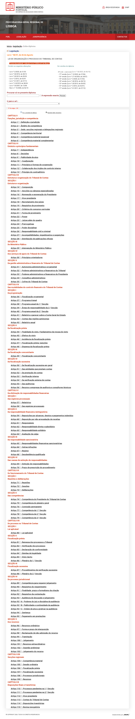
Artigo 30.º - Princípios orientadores (27, 257)
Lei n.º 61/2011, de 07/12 (18, 81)
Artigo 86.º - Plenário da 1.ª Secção (26, 561)
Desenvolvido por (117, 715)
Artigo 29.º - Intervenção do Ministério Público (31, 248)
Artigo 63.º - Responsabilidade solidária (28, 430)
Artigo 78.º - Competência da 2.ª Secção (28, 514)
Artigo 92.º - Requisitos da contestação (28, 594)
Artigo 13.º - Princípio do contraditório (28, 172)
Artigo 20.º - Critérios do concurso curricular (30, 209)
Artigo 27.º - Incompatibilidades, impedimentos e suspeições (37, 235)
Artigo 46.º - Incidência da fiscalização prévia (31, 339)
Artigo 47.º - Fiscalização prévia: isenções (29, 343)
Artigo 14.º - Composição (22, 187)
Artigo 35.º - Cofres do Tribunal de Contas (29, 282)
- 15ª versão (62, 79)
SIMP (127, 7)
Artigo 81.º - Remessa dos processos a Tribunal (31, 542)
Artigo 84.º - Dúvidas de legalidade (26, 553)
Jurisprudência (39, 37)
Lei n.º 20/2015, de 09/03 (18, 76)
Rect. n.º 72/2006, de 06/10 (18, 88)
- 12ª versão (62, 86)
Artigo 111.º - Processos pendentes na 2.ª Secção (32, 692)
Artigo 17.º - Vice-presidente (23, 198)
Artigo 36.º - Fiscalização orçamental (27, 297)
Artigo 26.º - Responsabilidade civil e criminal (31, 231)
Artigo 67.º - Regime (20, 451)
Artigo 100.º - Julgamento (22, 640)
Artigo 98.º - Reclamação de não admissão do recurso (34, 633)
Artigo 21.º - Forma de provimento (26, 213)
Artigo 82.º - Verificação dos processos (28, 546)
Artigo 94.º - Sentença (20, 612)
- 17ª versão (62, 74)
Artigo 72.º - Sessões (20, 486)
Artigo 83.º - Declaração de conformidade (29, 549)
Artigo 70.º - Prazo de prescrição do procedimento (33, 467)
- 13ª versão (62, 83)
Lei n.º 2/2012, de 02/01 (17, 79)
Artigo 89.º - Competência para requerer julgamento (33, 583)
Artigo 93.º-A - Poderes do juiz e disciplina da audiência (35, 601)
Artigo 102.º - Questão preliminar (25, 648)
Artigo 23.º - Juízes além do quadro (26, 220)
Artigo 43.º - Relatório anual (23, 322)
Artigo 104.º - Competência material (27, 661)
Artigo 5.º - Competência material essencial (30, 137)
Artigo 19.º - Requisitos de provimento (27, 205)
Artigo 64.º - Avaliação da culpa (24, 434)
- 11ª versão (62, 88)
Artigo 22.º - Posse (19, 217)
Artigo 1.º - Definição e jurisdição (25, 122)
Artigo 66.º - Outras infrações (24, 447)
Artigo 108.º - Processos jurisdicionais (27, 675)
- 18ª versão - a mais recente (64, 71)
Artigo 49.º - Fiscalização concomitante (28, 356)
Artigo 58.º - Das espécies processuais (27, 406)
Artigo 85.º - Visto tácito (21, 557)
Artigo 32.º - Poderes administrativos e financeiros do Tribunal (38, 270)
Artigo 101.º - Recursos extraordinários (28, 644)
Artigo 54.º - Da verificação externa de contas (31, 380)
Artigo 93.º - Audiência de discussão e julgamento (33, 598)
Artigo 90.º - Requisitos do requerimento (28, 587)
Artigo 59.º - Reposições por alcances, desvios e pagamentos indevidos (42, 415)
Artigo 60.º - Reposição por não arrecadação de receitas (35, 419)
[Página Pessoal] (24, 7)
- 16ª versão (62, 77)
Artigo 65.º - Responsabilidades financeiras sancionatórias (36, 443)
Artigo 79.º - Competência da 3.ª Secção (28, 518)
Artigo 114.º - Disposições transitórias (27, 703)
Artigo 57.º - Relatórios (21, 402)
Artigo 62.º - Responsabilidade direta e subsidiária (33, 427)
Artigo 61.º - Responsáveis (22, 423)
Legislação (21, 37)
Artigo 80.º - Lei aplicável (22, 533)
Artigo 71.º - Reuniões (20, 482)
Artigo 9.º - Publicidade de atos (24, 157)
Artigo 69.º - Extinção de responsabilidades (30, 464)
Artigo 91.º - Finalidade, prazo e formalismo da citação (35, 590)
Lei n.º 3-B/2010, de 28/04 (18, 83)
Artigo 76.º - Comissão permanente (26, 507)
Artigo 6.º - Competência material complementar (32, 140)
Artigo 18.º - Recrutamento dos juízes (27, 202)
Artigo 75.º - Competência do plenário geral (30, 503)
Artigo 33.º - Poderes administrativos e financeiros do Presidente (39, 274)
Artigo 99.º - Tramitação (21, 637)
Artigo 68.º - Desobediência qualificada (28, 454)
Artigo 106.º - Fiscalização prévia (25, 668)
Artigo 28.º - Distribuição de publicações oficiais (32, 239)
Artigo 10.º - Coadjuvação (22, 161)
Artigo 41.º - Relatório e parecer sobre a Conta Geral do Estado (38, 315)
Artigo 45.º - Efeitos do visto (23, 335)
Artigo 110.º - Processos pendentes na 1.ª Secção (32, 689)
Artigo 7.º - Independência (22, 150)
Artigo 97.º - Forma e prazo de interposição (30, 629)
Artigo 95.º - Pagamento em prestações (28, 616)
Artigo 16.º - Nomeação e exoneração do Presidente (33, 194)
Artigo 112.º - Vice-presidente (24, 696)
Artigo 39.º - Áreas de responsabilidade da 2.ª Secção (34, 308)
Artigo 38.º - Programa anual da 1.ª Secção (29, 304)
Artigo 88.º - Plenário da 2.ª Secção (26, 574)
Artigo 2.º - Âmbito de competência (26, 126)
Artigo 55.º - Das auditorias (22, 384)
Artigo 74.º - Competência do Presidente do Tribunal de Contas (38, 499)
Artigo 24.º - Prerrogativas (22, 224)
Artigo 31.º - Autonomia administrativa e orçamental (34, 267)
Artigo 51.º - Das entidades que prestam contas (31, 369)
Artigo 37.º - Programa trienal (24, 300)
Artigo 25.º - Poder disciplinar (24, 228)
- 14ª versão (62, 81)
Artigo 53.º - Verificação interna (25, 376)
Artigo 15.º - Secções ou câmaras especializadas (32, 191)
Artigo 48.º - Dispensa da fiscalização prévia (30, 346)
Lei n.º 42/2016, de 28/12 (18, 74)
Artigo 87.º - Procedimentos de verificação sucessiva (34, 570)
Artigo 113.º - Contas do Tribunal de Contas (30, 700)
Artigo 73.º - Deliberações (22, 490)
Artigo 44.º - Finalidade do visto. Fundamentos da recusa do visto (39, 332)
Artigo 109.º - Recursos (21, 679)
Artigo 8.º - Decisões (20, 154)
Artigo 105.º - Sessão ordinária (24, 664)
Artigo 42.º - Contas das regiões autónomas (30, 319)
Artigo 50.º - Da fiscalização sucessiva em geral (31, 365)
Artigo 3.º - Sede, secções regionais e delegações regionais (37, 129)
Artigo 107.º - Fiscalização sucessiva (27, 672)
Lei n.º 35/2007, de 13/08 (18, 86)
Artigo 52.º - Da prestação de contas (27, 373)
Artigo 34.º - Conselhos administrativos (28, 278)
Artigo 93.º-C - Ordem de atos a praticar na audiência (34, 609)
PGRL (8, 37)
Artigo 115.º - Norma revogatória (25, 707)
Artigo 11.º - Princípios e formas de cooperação (32, 165)
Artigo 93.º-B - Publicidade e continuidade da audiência (35, 605)
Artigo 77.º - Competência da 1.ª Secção (28, 510)
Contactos (122, 37)
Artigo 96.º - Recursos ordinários (25, 626)
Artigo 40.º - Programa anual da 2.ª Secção (29, 311)
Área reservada (112, 7)
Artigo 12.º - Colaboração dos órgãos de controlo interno (36, 168)
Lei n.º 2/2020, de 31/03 (17, 72)
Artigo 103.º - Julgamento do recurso (27, 651)
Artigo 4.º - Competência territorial (26, 133)
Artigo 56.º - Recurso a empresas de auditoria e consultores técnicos (41, 387)
